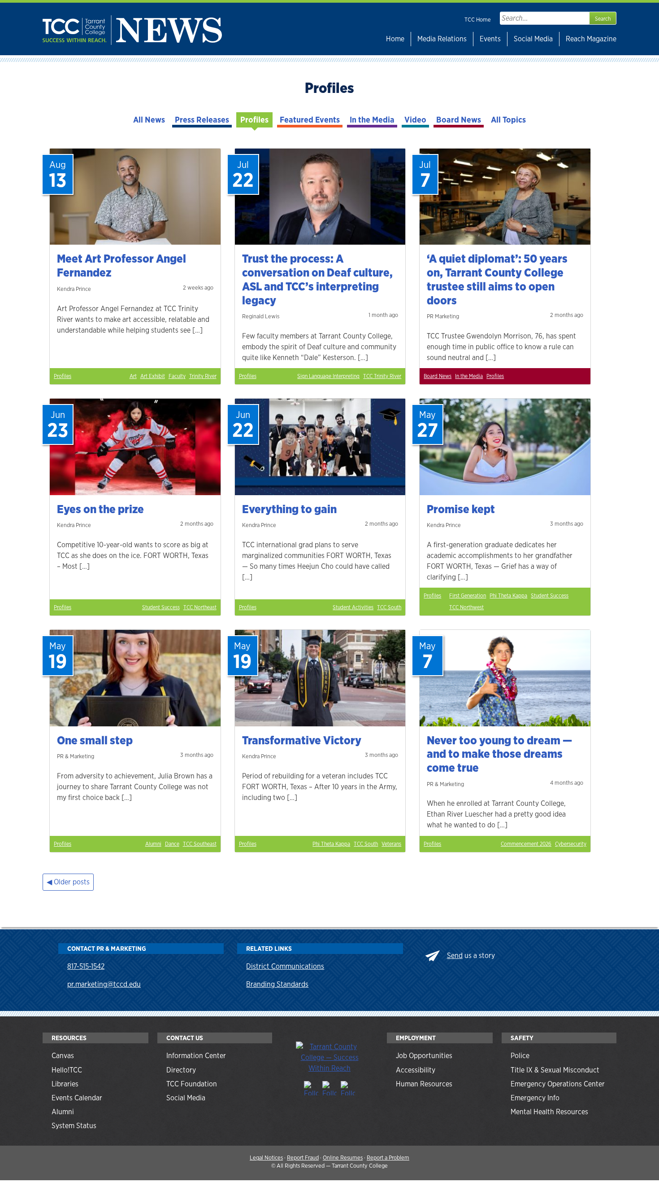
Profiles (254, 119)
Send (455, 955)
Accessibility (415, 1070)
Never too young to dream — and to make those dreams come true (499, 754)
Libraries (65, 1084)
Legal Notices (266, 1157)
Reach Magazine (591, 39)
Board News (458, 119)
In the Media (372, 119)
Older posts (72, 882)
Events (490, 39)
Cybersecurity (570, 844)
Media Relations (442, 39)
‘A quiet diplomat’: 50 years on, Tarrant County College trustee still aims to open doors (497, 279)
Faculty (177, 376)
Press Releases (202, 119)
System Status (74, 1125)
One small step (95, 740)
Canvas (63, 1055)
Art (133, 376)
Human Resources (424, 1084)
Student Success (161, 607)
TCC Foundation (191, 1084)
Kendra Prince (74, 289)
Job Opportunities (424, 1055)
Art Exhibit (152, 376)
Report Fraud (303, 1157)
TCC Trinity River (382, 376)
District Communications (285, 966)
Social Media (533, 39)
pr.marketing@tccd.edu (104, 984)
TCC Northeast (200, 607)
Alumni (153, 844)
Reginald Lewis (260, 316)
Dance (172, 844)
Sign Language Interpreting (328, 376)
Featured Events (310, 119)
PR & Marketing (75, 756)
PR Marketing (443, 316)
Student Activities (353, 607)
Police (520, 1055)
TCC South (389, 607)
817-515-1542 (85, 966)
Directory (181, 1070)
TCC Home (477, 19)
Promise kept (461, 509)
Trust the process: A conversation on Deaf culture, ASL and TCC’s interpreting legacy (317, 279)
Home (395, 39)
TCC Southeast (200, 844)
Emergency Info (535, 1098)
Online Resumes (343, 1157)
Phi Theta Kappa (508, 595)
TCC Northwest (466, 607)
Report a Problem (388, 1157)
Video (415, 119)
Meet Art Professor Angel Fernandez (121, 265)
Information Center (196, 1055)
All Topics (508, 119)
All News (149, 119)
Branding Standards (277, 984)
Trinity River (203, 376)
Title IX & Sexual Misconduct (555, 1070)
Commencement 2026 (526, 844)
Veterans (391, 844)
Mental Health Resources (549, 1111)
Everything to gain (289, 509)
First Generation (467, 595)
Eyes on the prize (100, 509)
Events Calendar (77, 1098)
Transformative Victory (301, 740)
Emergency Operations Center (558, 1084)
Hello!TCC (67, 1070)
